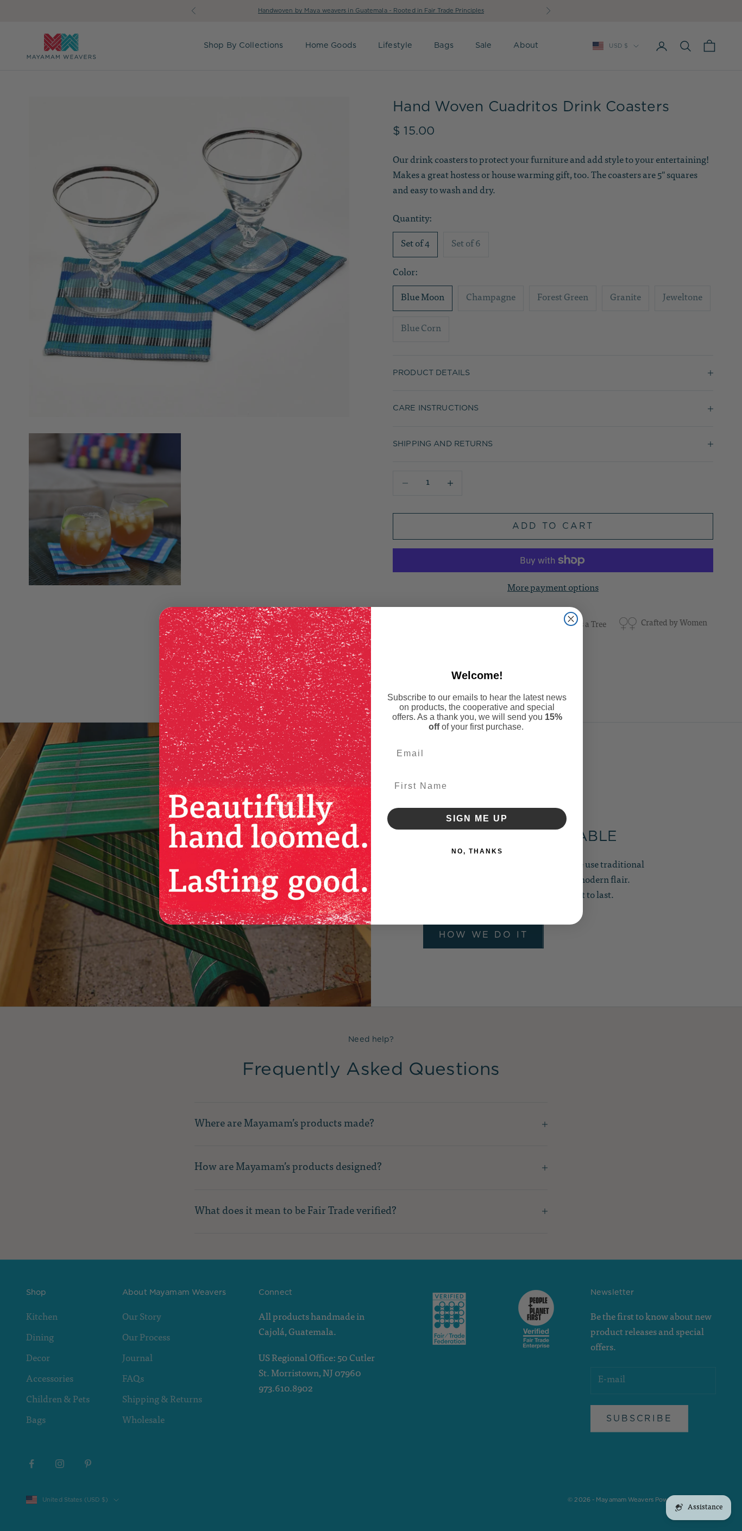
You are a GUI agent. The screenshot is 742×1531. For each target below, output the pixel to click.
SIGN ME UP (477, 818)
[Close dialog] (570, 618)
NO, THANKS (477, 851)
